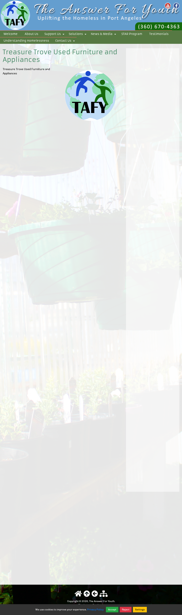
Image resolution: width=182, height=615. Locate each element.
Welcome (11, 34)
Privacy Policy (95, 609)
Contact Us (65, 41)
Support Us (55, 34)
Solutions (78, 34)
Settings (140, 609)
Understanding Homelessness (26, 40)
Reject (125, 609)
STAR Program (131, 34)
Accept (112, 609)
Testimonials (158, 34)
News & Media (104, 34)
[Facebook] (176, 6)
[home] (91, 14)
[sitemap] (103, 594)
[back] (94, 594)
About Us (31, 34)
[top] (86, 594)
